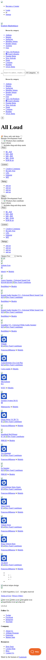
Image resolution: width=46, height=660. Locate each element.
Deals (8, 60)
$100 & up (10, 160)
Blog (7, 651)
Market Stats (10, 637)
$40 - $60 (9, 156)
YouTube (9, 622)
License (4, 164)
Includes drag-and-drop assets (15, 145)
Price (3, 148)
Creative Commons (13, 169)
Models (11, 271)
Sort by (19, 256)
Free (7, 48)
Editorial (9, 175)
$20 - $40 (9, 154)
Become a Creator (12, 6)
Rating (4, 181)
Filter (3, 196)
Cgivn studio (5, 369)
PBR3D (4, 440)
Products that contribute (15, 141)
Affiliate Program (12, 633)
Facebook (9, 617)
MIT (7, 177)
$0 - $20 (9, 152)
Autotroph (23, 657)
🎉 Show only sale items (10, 136)
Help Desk (10, 647)
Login (8, 10)
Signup (8, 14)
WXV (3, 388)
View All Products (12, 52)
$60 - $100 (10, 158)
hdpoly (3, 271)
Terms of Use (6, 596)
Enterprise (9, 635)
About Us (9, 631)
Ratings (4, 241)
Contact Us (10, 653)
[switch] (21, 136)
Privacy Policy (17, 596)
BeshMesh (5, 286)
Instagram (9, 620)
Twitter (8, 615)
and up (8, 186)
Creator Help (10, 649)
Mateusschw (5, 407)
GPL (7, 173)
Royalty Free (10, 171)
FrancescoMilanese (8, 350)
